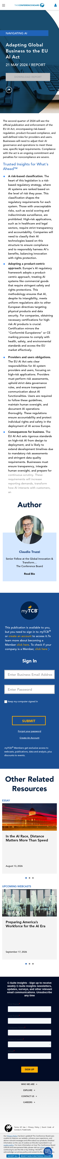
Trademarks (26, 1129)
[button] (26, 878)
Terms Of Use (20, 1127)
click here (23, 645)
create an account (20, 636)
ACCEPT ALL (13, 1156)
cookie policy (9, 1145)
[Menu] (3, 5)
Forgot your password (29, 731)
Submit (28, 721)
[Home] (29, 5)
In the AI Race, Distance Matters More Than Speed (27, 838)
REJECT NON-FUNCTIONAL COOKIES (36, 1156)
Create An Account (29, 738)
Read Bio (29, 573)
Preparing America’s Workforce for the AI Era (25, 924)
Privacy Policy (12, 1136)
